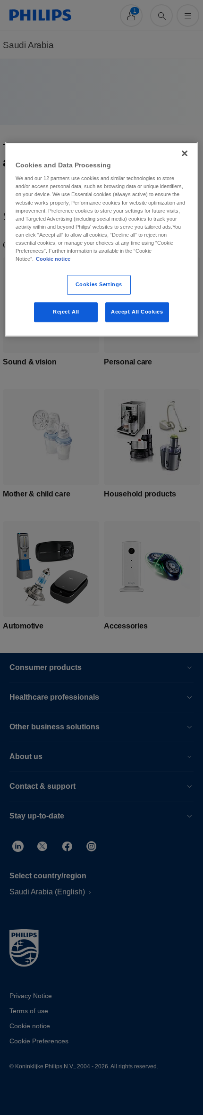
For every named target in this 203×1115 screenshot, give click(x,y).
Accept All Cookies (137, 311)
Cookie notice (53, 259)
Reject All (66, 311)
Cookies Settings (99, 284)
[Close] (184, 153)
